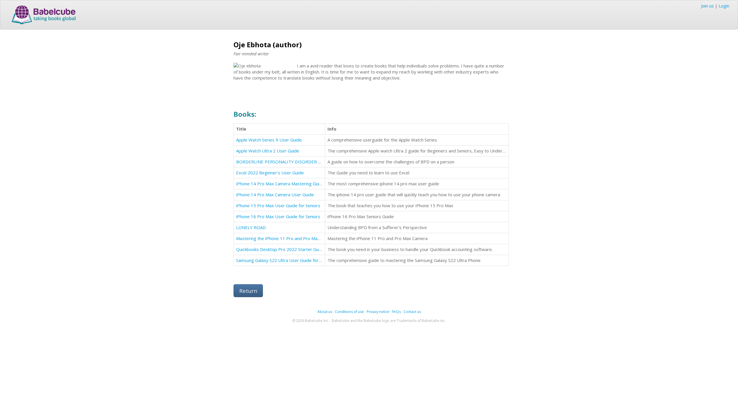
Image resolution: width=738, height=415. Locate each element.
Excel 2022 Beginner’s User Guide (270, 173)
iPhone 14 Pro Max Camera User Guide (275, 194)
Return (248, 290)
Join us (707, 6)
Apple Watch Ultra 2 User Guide (267, 151)
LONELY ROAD (251, 227)
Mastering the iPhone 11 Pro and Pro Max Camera (286, 238)
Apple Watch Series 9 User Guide (269, 140)
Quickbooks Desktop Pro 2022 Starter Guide (280, 249)
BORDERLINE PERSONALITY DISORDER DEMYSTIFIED (291, 162)
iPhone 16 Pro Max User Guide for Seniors (278, 216)
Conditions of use (349, 311)
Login (724, 6)
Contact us (412, 311)
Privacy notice (378, 311)
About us (324, 311)
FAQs (396, 311)
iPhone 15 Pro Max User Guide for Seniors (278, 205)
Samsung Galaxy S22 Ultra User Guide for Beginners (288, 260)
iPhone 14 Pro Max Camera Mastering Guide (280, 183)
